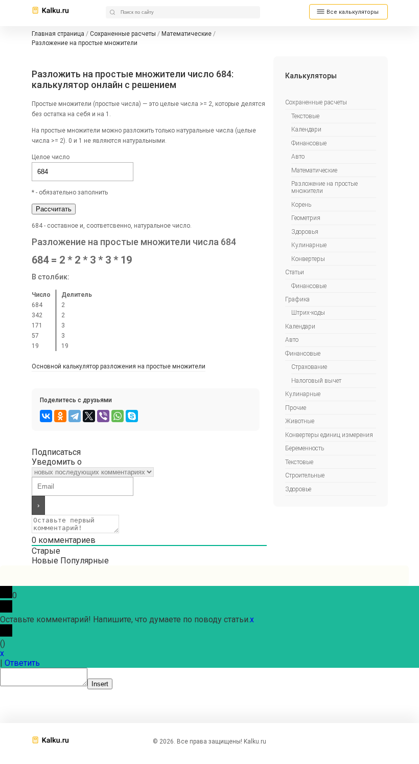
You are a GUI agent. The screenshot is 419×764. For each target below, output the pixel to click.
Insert (99, 684)
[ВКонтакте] (46, 416)
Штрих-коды (308, 312)
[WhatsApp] (117, 416)
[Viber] (103, 416)
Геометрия (305, 218)
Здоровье (298, 489)
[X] (89, 416)
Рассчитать (54, 209)
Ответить (22, 663)
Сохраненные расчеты (316, 102)
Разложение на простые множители (324, 187)
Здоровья (304, 231)
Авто (298, 156)
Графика (297, 299)
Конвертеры (308, 259)
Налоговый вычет (316, 380)
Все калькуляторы (353, 12)
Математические (314, 170)
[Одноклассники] (60, 416)
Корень (301, 204)
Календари (306, 129)
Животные (299, 421)
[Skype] (132, 416)
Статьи (294, 272)
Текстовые (305, 116)
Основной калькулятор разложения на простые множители (118, 366)
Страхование (309, 366)
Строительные (304, 475)
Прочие (295, 407)
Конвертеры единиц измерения (329, 435)
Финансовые (309, 143)
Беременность (304, 448)
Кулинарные (309, 245)
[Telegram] (74, 416)
